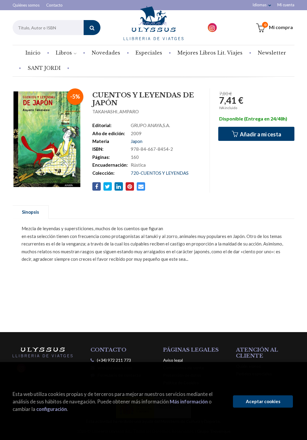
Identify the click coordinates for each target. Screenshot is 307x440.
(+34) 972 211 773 (114, 360)
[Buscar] (92, 27)
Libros (64, 53)
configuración (51, 409)
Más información (189, 401)
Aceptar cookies (263, 401)
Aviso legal (173, 360)
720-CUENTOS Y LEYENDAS (160, 173)
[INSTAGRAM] (212, 27)
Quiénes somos (26, 5)
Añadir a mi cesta (260, 134)
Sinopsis (30, 212)
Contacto (54, 5)
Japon (136, 141)
